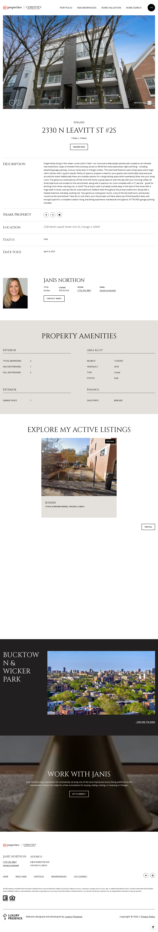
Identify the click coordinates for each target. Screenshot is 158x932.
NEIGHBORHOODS (59, 876)
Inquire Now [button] (79, 147)
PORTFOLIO (39, 876)
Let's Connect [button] (79, 794)
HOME (5, 876)
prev (12, 103)
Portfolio (66, 7)
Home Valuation (111, 7)
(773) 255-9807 (84, 290)
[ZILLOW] (152, 875)
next (18, 103)
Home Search (133, 7)
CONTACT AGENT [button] (54, 298)
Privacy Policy (148, 916)
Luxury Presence (73, 916)
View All (148, 527)
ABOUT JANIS (21, 876)
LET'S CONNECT (80, 876)
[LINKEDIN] (145, 875)
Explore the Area (146, 722)
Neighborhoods (86, 7)
